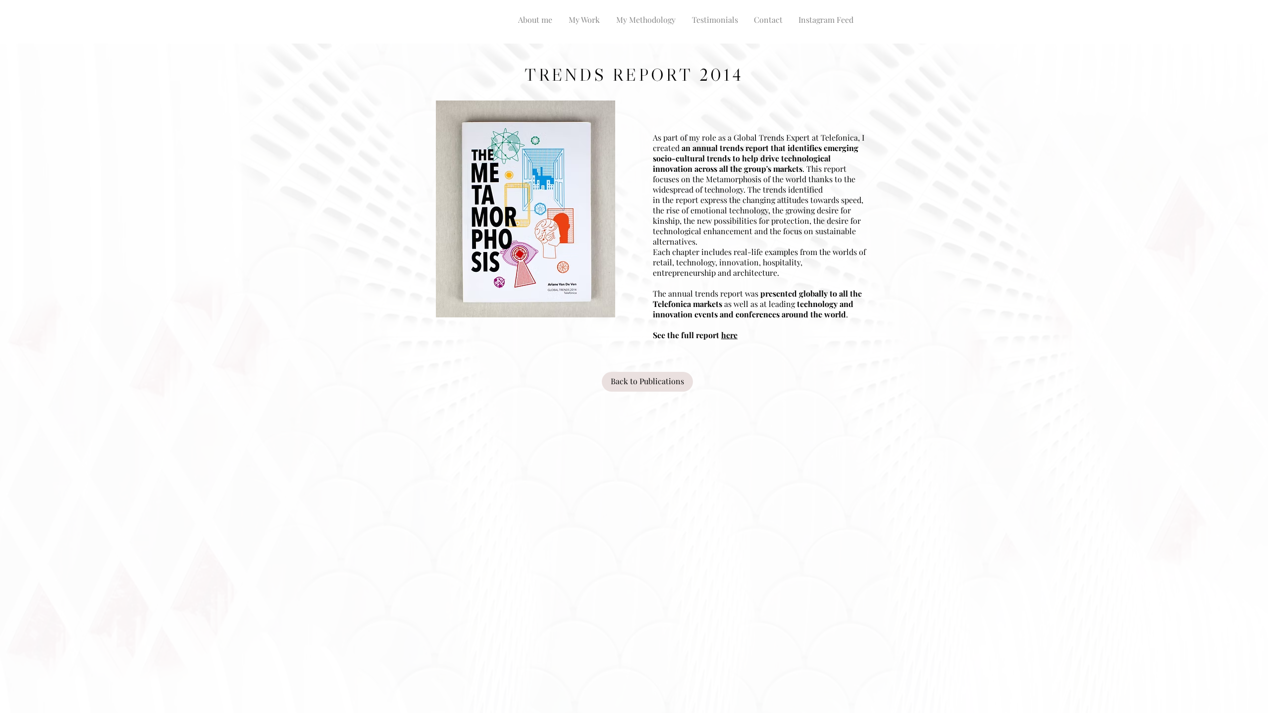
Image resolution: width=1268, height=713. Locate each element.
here (729, 335)
